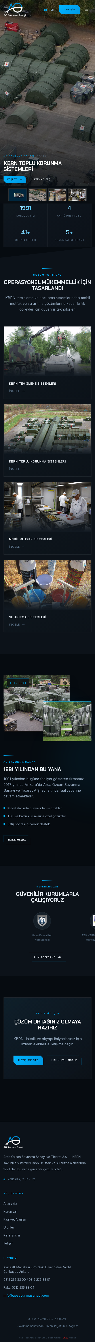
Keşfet (12, 179)
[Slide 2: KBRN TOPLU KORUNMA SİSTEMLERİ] (37, 194)
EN (52, 9)
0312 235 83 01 (39, 1279)
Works (69, 1337)
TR (45, 9)
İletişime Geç (41, 179)
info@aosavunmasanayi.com (26, 1295)
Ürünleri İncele (64, 1060)
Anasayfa (10, 1203)
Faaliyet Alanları (15, 1219)
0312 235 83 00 (15, 1279)
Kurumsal (10, 1211)
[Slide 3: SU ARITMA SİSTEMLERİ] (57, 194)
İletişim (70, 9)
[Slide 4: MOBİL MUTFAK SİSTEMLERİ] (77, 194)
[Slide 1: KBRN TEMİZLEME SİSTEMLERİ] (17, 194)
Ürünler (9, 1227)
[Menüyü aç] (86, 9)
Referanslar (12, 1235)
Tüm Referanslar (47, 957)
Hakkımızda (17, 839)
